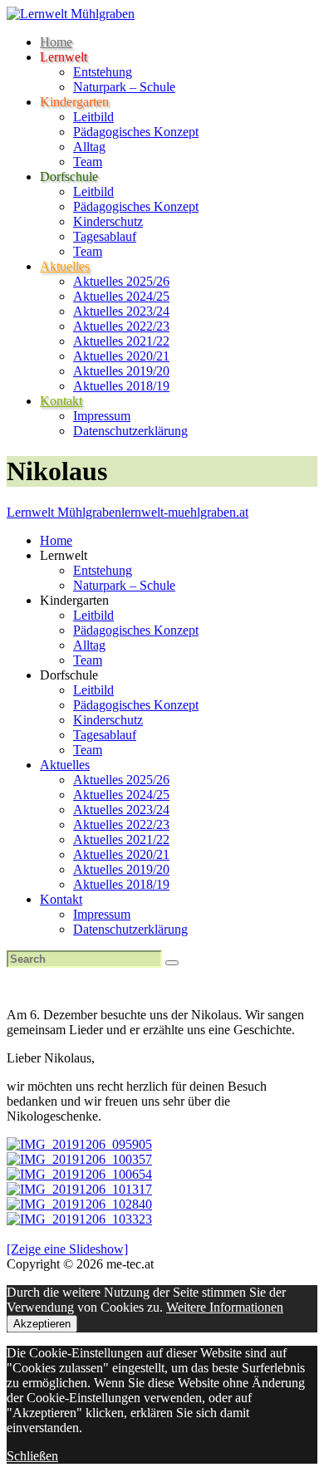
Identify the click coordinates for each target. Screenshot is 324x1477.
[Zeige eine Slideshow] (67, 1249)
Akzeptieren (42, 1324)
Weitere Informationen (224, 1307)
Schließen (32, 1456)
